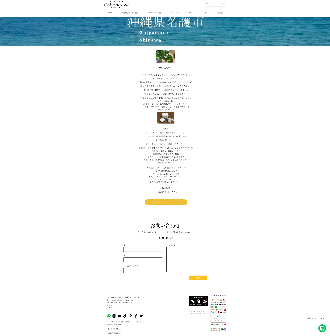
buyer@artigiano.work (114, 324)
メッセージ (171, 245)
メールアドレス (130, 266)
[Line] (108, 316)
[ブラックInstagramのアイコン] (114, 316)
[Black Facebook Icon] (136, 316)
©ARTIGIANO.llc (115, 333)
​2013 (108, 333)
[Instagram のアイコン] (171, 237)
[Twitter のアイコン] (163, 237)
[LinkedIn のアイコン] (167, 237)
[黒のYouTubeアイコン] (119, 316)
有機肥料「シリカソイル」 (176, 104)
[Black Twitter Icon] (141, 316)
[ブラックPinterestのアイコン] (130, 316)
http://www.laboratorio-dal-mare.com (121, 300)
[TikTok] (125, 316)
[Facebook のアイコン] (159, 237)
